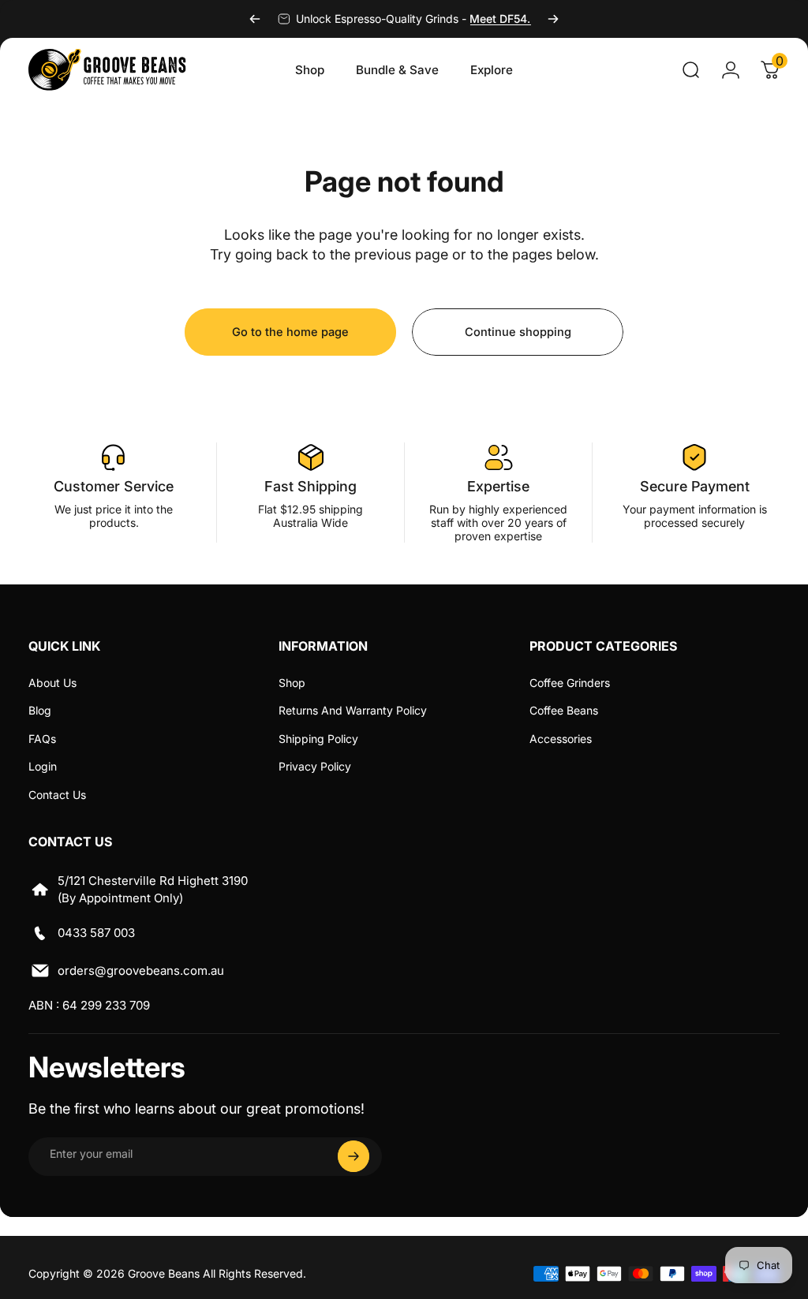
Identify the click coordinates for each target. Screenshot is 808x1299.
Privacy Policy (315, 766)
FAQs (42, 738)
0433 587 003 (96, 932)
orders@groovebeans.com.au (141, 970)
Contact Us (57, 794)
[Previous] (255, 19)
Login (42, 766)
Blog (39, 710)
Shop (292, 682)
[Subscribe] (353, 1156)
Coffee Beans (563, 710)
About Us (52, 682)
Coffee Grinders (569, 682)
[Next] (553, 19)
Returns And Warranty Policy (353, 710)
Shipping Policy (318, 738)
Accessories (560, 738)
